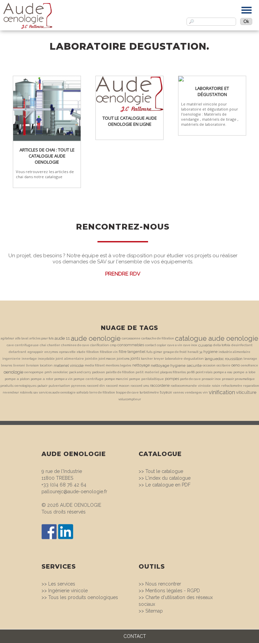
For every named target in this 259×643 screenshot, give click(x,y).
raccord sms (140, 385)
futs (149, 352)
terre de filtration (102, 392)
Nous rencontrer (163, 584)
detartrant (17, 352)
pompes (172, 379)
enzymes (51, 352)
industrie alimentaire (234, 352)
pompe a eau (222, 372)
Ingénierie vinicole (68, 590)
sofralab (82, 392)
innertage (29, 358)
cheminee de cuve (75, 345)
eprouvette (67, 352)
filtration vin (109, 352)
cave (10, 345)
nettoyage (141, 365)
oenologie (13, 372)
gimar (157, 352)
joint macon (107, 358)
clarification (99, 345)
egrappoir (35, 352)
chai (43, 345)
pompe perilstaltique (146, 379)
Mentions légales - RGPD (172, 590)
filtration (92, 352)
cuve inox (190, 345)
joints (135, 358)
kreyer (159, 358)
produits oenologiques (18, 385)
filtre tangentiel (132, 352)
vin (205, 392)
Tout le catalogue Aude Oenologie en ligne (130, 121)
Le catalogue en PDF (168, 484)
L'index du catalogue (168, 478)
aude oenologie (96, 338)
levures (6, 365)
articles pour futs (41, 338)
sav (35, 392)
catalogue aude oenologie (216, 338)
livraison (32, 365)
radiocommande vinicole (191, 385)
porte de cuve (190, 379)
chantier (53, 345)
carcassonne (131, 338)
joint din (91, 358)
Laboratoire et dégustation (212, 91)
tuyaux (166, 392)
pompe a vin (63, 379)
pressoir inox (211, 379)
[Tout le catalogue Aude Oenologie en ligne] (129, 79)
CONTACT (134, 636)
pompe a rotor (42, 379)
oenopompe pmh (38, 372)
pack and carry (80, 372)
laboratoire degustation (184, 358)
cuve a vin (174, 345)
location (46, 365)
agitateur (7, 338)
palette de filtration (120, 372)
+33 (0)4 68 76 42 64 (63, 484)
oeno (235, 365)
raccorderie (160, 385)
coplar (161, 345)
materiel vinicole (69, 365)
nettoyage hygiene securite (176, 365)
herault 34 (195, 352)
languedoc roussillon (223, 358)
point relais (204, 372)
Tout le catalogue (164, 471)
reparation (251, 385)
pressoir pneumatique (238, 379)
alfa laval (21, 338)
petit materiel (147, 372)
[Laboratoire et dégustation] (212, 79)
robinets (26, 392)
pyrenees (78, 385)
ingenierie (11, 358)
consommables (130, 345)
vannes (178, 392)
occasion (209, 365)
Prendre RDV (122, 274)
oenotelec (60, 372)
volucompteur (129, 399)
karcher (147, 358)
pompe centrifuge (89, 379)
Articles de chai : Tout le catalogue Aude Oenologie (47, 156)
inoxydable (46, 358)
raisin (216, 385)
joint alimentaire (70, 358)
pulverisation (59, 385)
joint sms (123, 358)
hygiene (210, 352)
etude (81, 352)
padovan (98, 372)
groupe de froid (174, 352)
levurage (250, 358)
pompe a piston (17, 379)
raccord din (96, 385)
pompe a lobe (244, 372)
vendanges (193, 392)
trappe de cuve (127, 392)
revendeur (11, 392)
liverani (19, 365)
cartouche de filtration (157, 338)
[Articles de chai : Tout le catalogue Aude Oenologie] (47, 79)
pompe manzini (116, 379)
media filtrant (95, 365)
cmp (113, 345)
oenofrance (249, 365)
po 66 (191, 372)
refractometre (231, 385)
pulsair (42, 385)
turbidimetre (149, 392)
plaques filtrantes (173, 372)
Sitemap (154, 611)
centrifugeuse (27, 345)
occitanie (223, 365)
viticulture (246, 392)
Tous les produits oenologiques (83, 597)
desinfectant (242, 345)
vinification (222, 392)
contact (150, 345)
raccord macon (118, 385)
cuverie (205, 345)
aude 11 (62, 338)
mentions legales (118, 365)
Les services (61, 584)
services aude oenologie (57, 392)
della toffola (221, 345)
